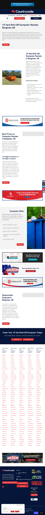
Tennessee (4, 431)
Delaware (6, 369)
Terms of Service (28, 508)
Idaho (6, 374)
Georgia (3, 372)
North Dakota (4, 415)
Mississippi (4, 394)
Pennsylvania (4, 423)
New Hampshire (4, 405)
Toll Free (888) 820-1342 (22, 473)
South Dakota (4, 429)
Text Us (36, 513)
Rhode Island (4, 425)
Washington (4, 439)
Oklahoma (4, 419)
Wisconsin (4, 443)
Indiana (6, 376)
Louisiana (4, 382)
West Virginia (4, 441)
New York (4, 411)
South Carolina (5, 427)
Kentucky (4, 380)
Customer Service (32, 15)
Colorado (4, 365)
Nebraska (4, 400)
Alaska (3, 357)
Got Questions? (11, 15)
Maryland (4, 386)
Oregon (3, 421)
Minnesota (4, 392)
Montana (4, 398)
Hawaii (3, 374)
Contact (25, 15)
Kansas (6, 378)
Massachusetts (5, 388)
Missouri (3, 396)
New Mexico (4, 409)
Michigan (4, 390)
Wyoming (4, 445)
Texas (3, 433)
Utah (6, 433)
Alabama (3, 355)
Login (39, 15)
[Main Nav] (7, 18)
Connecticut (4, 367)
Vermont (4, 435)
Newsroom (19, 15)
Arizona (3, 359)
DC (2, 369)
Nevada (3, 402)
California (4, 363)
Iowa (3, 378)
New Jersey (4, 407)
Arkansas (4, 361)
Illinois (3, 376)
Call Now (41, 513)
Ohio (3, 417)
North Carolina (5, 413)
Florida (3, 371)
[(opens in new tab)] (22, 121)
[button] (13, 224)
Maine (3, 384)
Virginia (3, 437)
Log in (28, 511)
